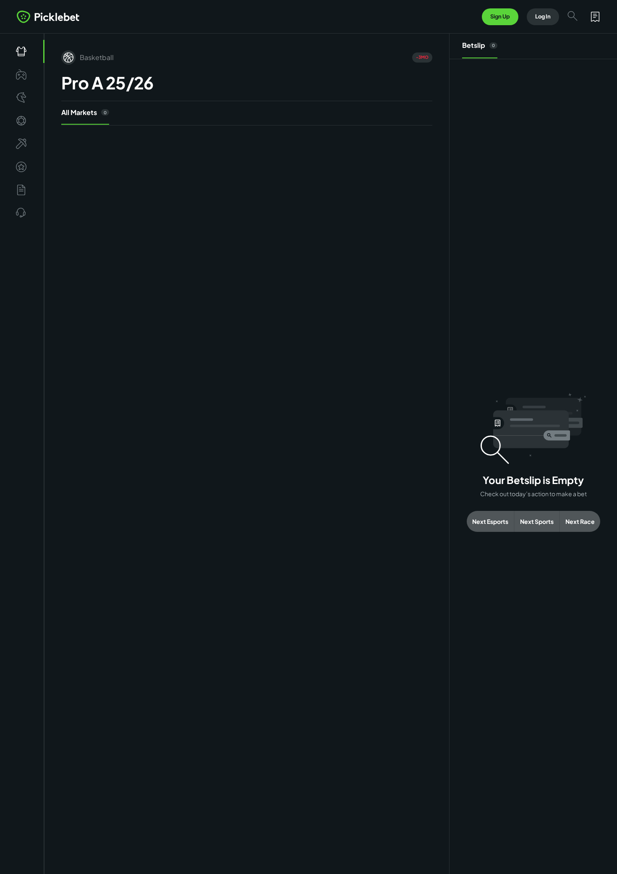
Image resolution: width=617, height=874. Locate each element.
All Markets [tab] (84, 112)
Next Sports (537, 521)
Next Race (580, 521)
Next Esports (490, 521)
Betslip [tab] (478, 45)
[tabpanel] (533, 462)
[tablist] (246, 113)
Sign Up (500, 16)
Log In (543, 16)
